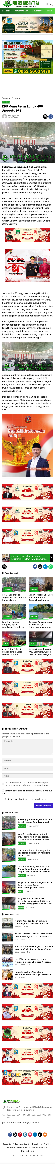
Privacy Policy (38, 1147)
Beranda (7, 1144)
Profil (46, 1144)
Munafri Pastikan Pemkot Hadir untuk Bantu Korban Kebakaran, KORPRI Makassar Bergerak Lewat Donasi (41, 598)
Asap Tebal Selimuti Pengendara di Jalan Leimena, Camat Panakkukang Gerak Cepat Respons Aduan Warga (13, 652)
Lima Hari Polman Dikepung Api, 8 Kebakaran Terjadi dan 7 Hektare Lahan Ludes (14, 625)
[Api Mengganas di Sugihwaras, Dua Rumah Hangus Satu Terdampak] (14, 584)
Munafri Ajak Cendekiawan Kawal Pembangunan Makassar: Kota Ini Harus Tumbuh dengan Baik (31, 922)
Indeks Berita (27, 1151)
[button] (46, 4)
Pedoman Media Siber (17, 1147)
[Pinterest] (20, 1134)
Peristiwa (6, 102)
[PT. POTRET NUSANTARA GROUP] (21, 4)
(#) (9, 116)
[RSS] (45, 1134)
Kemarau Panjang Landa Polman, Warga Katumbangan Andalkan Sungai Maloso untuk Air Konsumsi (41, 625)
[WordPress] (25, 1134)
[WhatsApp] (50, 566)
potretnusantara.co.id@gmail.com (23, 1122)
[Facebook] (35, 566)
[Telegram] (45, 566)
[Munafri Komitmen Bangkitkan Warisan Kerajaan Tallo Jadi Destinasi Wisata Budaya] (7, 949)
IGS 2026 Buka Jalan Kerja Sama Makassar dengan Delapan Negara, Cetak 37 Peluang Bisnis (32, 960)
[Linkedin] (35, 1134)
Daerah (33, 643)
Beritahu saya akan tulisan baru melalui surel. (26, 799)
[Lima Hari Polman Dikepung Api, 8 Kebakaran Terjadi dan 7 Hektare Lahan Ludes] (14, 611)
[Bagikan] (50, 116)
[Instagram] (30, 1134)
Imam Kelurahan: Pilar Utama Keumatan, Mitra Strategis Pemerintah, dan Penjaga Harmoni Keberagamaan (33, 973)
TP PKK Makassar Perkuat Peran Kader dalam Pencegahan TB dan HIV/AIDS (33, 935)
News (6, 643)
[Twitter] (40, 566)
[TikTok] (40, 1134)
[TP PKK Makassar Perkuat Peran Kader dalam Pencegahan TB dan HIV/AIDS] (7, 936)
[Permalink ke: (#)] (5, 116)
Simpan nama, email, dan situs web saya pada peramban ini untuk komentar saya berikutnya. (27, 784)
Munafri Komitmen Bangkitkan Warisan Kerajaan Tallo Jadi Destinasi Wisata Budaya (34, 947)
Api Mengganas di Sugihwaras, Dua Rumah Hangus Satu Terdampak (14, 598)
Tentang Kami (22, 1144)
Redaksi (36, 1144)
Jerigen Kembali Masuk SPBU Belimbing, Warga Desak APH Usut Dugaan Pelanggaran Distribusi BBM (40, 652)
